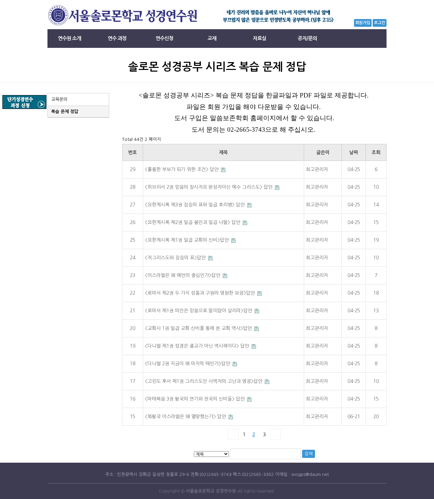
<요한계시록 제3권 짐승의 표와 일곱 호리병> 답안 (195, 204)
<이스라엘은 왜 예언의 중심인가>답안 (183, 275)
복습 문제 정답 (64, 111)
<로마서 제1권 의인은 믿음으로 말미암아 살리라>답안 (199, 310)
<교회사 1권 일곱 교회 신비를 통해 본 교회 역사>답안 (199, 328)
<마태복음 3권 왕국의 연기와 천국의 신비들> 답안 (195, 398)
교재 (212, 38)
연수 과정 (117, 38)
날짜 (353, 152)
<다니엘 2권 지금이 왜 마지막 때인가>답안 (188, 363)
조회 (376, 152)
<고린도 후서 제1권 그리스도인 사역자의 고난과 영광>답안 (204, 381)
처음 (233, 434)
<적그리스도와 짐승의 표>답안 (176, 257)
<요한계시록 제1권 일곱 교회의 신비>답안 (187, 240)
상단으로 (418, 357)
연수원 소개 (69, 38)
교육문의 (59, 99)
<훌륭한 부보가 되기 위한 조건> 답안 (182, 169)
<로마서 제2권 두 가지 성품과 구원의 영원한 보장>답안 (200, 293)
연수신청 (164, 38)
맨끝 (275, 434)
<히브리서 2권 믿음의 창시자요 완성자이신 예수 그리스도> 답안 (209, 187)
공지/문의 (307, 38)
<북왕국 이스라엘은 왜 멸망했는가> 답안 (186, 416)
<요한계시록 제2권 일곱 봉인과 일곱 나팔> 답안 (193, 222)
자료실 (259, 38)
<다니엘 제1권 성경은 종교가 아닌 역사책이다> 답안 (198, 346)
